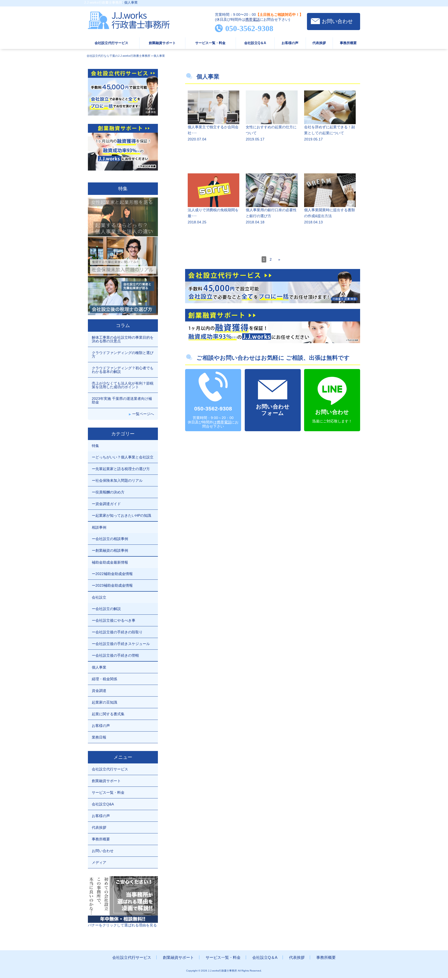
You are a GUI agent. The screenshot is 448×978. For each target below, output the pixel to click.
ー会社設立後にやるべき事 (113, 620)
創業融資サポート (162, 43)
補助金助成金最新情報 (110, 562)
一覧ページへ (143, 414)
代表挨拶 (319, 43)
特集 (95, 446)
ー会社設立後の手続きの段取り (117, 632)
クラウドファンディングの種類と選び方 (122, 354)
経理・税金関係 (104, 679)
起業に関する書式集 (108, 714)
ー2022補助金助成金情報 (112, 574)
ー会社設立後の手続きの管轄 (115, 655)
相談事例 (99, 527)
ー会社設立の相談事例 (110, 539)
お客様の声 (290, 43)
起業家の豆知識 (104, 702)
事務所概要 (348, 43)
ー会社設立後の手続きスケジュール (121, 644)
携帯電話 (252, 19)
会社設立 (99, 597)
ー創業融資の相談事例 (110, 550)
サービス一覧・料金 (210, 43)
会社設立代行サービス (111, 43)
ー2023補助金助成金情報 (112, 585)
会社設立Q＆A (255, 43)
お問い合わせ (337, 21)
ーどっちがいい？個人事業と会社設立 (122, 457)
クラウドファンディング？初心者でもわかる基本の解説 (122, 370)
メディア (99, 862)
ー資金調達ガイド (106, 504)
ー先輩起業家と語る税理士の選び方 (121, 469)
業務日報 (99, 737)
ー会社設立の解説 (106, 609)
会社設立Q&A (103, 804)
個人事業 (99, 667)
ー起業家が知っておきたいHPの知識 (121, 515)
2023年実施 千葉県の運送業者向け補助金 (122, 400)
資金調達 (99, 691)
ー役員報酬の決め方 (108, 492)
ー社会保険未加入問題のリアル (117, 480)
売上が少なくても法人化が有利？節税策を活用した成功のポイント (122, 385)
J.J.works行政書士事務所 (103, 2)
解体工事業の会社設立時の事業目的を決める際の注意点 (122, 339)
